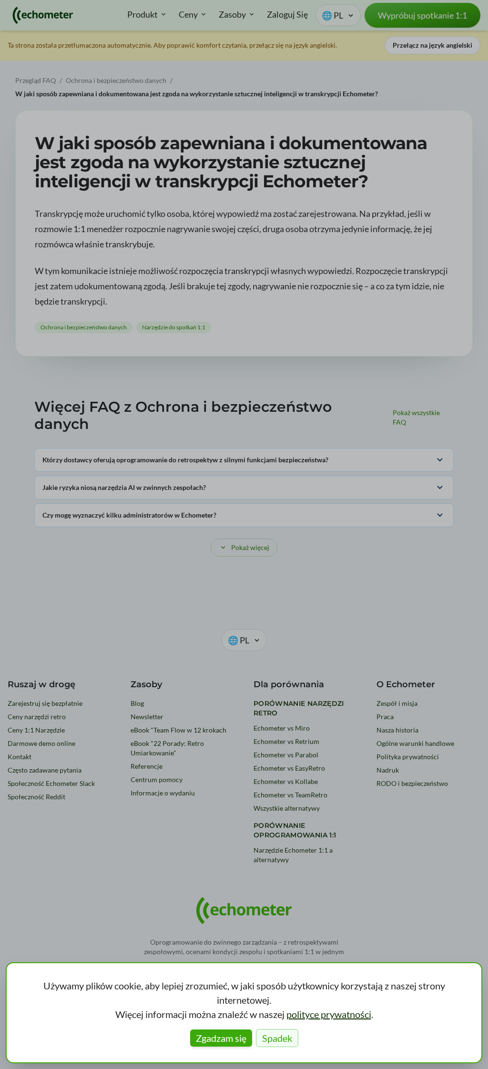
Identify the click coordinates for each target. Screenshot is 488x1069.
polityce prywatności (328, 1014)
